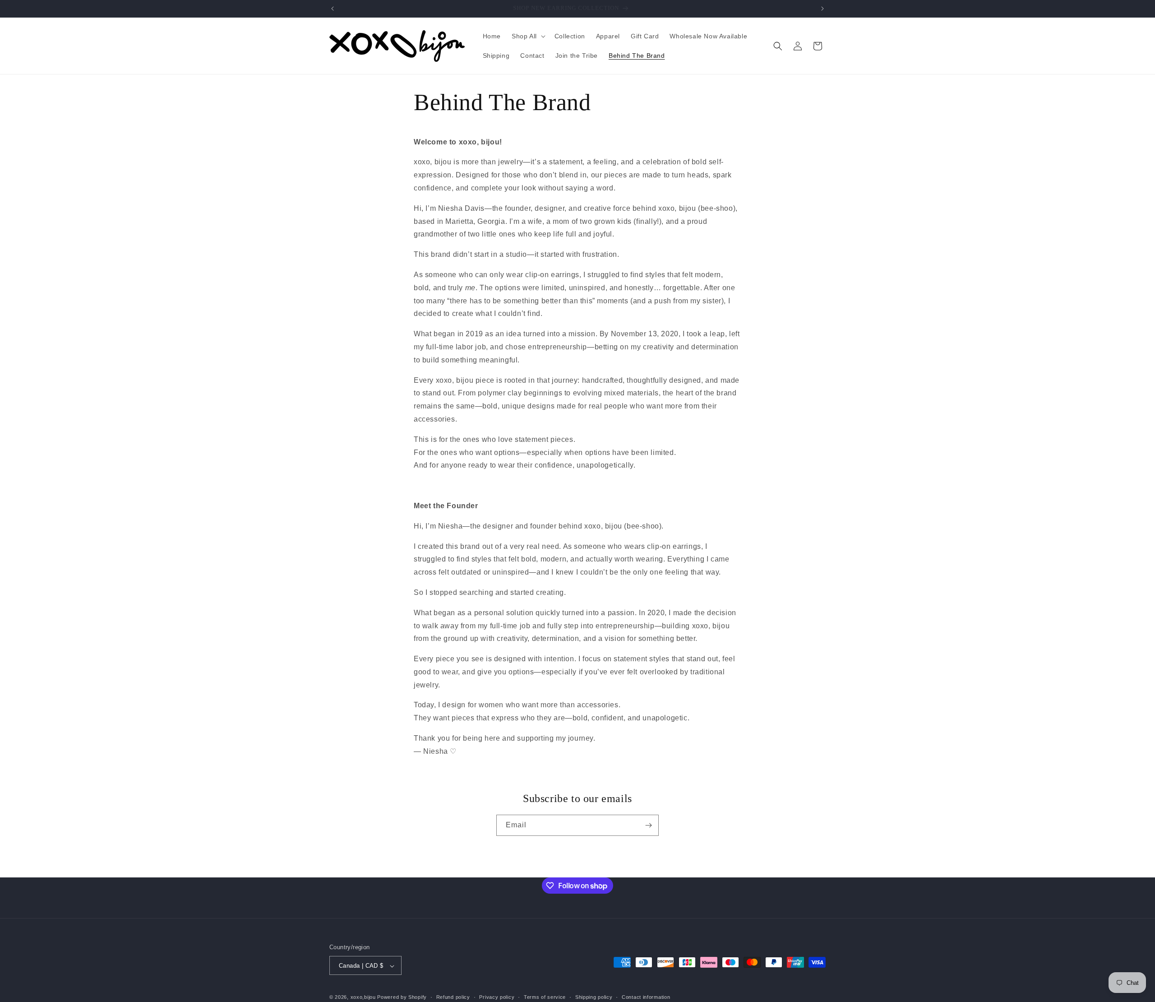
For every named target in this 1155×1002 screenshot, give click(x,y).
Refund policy (453, 997)
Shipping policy (594, 997)
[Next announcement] (822, 8)
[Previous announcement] (332, 8)
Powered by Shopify (402, 997)
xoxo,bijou (363, 997)
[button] (527, 36)
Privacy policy (496, 997)
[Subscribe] (648, 825)
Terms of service (545, 997)
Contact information (646, 997)
